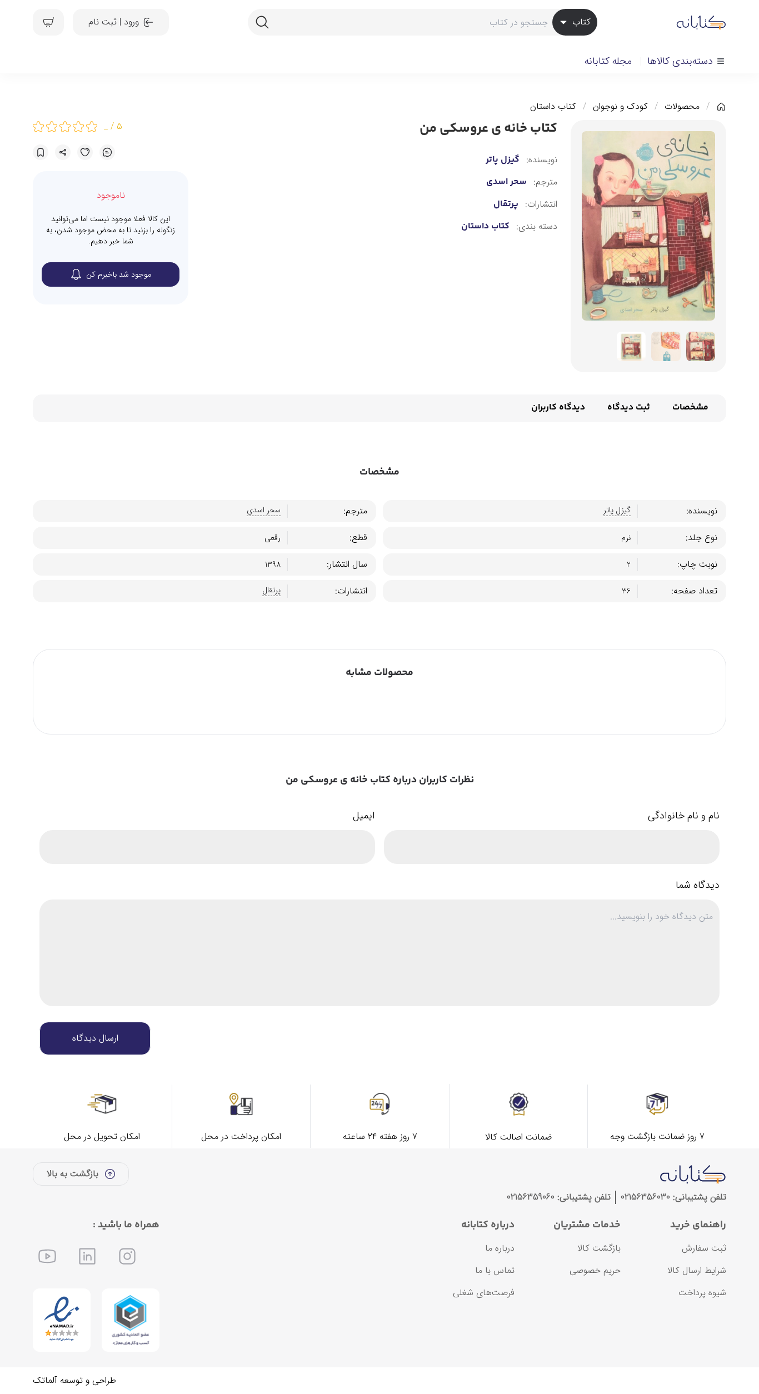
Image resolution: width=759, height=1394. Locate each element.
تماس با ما (495, 1270)
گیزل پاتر (503, 160)
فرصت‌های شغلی (484, 1293)
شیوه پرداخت (702, 1293)
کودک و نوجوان (620, 106)
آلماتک (45, 1380)
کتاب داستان (553, 106)
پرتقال (505, 204)
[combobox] (422, 22)
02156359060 (531, 1197)
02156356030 (645, 1197)
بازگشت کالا (599, 1248)
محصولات (682, 106)
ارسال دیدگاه (95, 1038)
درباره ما (500, 1248)
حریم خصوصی (595, 1270)
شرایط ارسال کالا (696, 1270)
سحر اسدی (506, 182)
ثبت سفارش (704, 1248)
